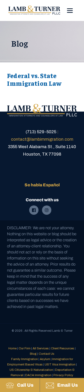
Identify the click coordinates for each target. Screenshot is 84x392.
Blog (33, 353)
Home (12, 348)
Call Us (25, 385)
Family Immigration (24, 359)
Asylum (45, 359)
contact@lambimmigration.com (42, 139)
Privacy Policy (63, 375)
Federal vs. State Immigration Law (34, 79)
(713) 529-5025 (41, 132)
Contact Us (46, 353)
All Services (41, 348)
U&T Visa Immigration (60, 364)
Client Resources (62, 348)
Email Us (67, 385)
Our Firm (25, 348)
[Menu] (69, 7)
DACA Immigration (38, 375)
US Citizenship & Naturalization (31, 370)
